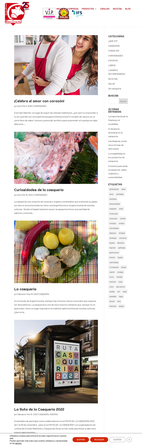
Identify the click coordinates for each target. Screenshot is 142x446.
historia (112, 257)
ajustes (18, 443)
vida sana (112, 306)
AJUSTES (117, 439)
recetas (112, 292)
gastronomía (114, 253)
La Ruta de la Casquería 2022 (39, 409)
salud (125, 292)
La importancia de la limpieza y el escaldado (118, 120)
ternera (112, 301)
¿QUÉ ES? (113, 41)
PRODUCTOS (88, 9)
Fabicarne (21, 294)
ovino (111, 287)
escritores (122, 238)
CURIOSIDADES (39, 106)
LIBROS (112, 65)
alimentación (114, 189)
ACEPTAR (81, 439)
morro (111, 277)
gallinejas (121, 248)
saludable (112, 296)
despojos (112, 233)
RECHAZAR (99, 439)
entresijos (113, 238)
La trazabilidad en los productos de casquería (116, 157)
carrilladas (120, 194)
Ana (19, 106)
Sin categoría (114, 88)
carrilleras (112, 199)
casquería (112, 209)
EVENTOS (54, 414)
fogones (112, 248)
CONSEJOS (113, 50)
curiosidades (114, 228)
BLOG (128, 9)
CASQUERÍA (44, 294)
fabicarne (120, 243)
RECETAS (117, 9)
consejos (112, 223)
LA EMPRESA (72, 9)
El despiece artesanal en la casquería (115, 132)
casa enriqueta (114, 204)
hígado (120, 257)
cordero (121, 223)
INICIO (59, 9)
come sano (113, 218)
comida (122, 218)
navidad (119, 277)
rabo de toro (120, 287)
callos (123, 189)
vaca (119, 301)
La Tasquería (114, 267)
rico (118, 292)
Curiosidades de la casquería (39, 190)
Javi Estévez (113, 262)
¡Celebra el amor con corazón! (39, 101)
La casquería (25, 289)
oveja (120, 282)
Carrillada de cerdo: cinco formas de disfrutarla (117, 145)
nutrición (112, 282)
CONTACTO (61, 18)
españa (112, 243)
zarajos (121, 306)
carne (111, 194)
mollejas (120, 272)
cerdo (121, 209)
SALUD (111, 83)
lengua (123, 267)
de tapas (122, 233)
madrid (112, 272)
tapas (121, 296)
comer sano (113, 214)
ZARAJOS (104, 9)
